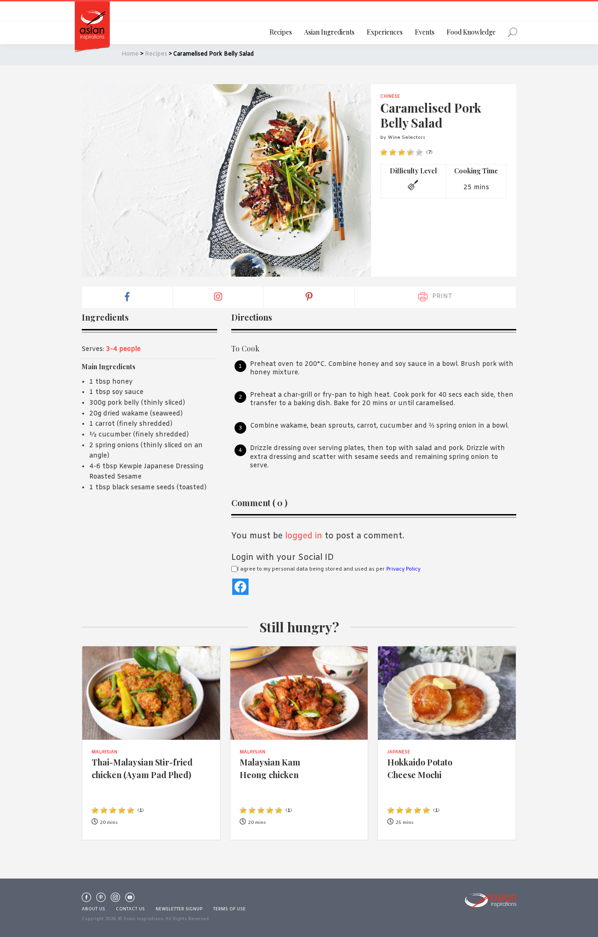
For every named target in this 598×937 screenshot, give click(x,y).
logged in (303, 536)
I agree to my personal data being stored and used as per (328, 569)
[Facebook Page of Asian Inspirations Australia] (86, 900)
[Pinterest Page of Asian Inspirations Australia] (101, 900)
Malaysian (104, 752)
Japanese (398, 752)
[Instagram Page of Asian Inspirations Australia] (115, 900)
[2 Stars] (392, 152)
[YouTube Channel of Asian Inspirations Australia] (130, 900)
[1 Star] (383, 152)
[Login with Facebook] (240, 587)
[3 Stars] (401, 152)
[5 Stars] (419, 152)
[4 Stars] (410, 152)
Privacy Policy (403, 569)
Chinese (390, 97)
